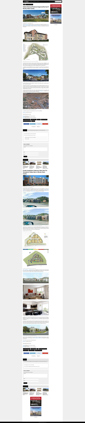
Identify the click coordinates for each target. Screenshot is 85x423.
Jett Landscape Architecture (38, 337)
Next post (38, 126)
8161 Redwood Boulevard (27, 119)
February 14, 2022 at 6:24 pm (29, 364)
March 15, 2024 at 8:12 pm (31, 133)
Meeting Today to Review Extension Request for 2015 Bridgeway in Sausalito (45, 167)
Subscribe (34, 1)
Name (24, 378)
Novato (27, 24)
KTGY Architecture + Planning (27, 269)
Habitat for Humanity (37, 25)
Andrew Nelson (25, 23)
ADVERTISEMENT (55, 24)
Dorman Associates (33, 119)
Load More (36, 419)
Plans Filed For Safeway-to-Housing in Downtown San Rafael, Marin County (39, 167)
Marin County (31, 25)
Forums (38, 1)
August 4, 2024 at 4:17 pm (31, 137)
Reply (35, 133)
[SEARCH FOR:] (58, 1)
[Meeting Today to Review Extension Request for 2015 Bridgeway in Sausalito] (46, 164)
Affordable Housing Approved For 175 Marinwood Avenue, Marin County (32, 167)
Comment (25, 373)
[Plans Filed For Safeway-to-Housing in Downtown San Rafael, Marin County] (39, 164)
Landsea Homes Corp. (31, 350)
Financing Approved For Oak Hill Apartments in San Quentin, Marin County (25, 167)
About (31, 1)
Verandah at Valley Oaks (38, 350)
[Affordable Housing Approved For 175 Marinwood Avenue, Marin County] (32, 164)
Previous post (34, 126)
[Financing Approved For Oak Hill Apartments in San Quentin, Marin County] (26, 164)
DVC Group (39, 119)
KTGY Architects (25, 350)
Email (24, 154)
